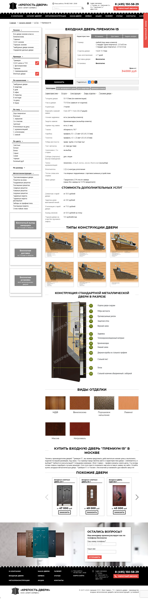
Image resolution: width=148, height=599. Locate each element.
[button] (46, 497)
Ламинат (16, 39)
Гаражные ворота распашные (20, 199)
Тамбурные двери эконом (23, 47)
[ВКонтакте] (89, 82)
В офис (16, 92)
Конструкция (75, 93)
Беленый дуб (18, 161)
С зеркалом (17, 119)
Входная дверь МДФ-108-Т (115, 481)
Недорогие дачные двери (23, 50)
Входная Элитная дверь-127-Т (62, 481)
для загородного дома (66, 88)
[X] (95, 82)
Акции (99, 16)
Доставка (115, 36)
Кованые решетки (20, 190)
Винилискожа (18, 37)
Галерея (109, 16)
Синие (15, 156)
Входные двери (16, 576)
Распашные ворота (20, 206)
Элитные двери (19, 74)
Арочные (16, 124)
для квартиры (83, 88)
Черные (16, 158)
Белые (15, 148)
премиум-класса (98, 88)
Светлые (16, 145)
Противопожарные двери (23, 177)
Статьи (119, 16)
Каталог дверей (34, 16)
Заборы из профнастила (22, 203)
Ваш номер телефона (96, 541)
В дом (15, 89)
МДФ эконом (18, 42)
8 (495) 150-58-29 (127, 4)
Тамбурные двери (20, 84)
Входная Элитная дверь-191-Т (89, 481)
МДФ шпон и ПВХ (20, 63)
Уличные (16, 116)
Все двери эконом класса (23, 34)
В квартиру (17, 87)
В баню (16, 103)
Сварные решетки (20, 188)
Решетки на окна (19, 180)
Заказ (76, 16)
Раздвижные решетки (21, 182)
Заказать (59, 82)
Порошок (16, 68)
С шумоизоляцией (20, 129)
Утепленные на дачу (21, 127)
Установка (99, 36)
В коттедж (17, 97)
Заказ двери (44, 571)
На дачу (16, 100)
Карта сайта (78, 576)
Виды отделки (89, 93)
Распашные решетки (21, 185)
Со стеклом (17, 121)
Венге (15, 150)
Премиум (16, 60)
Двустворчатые (19, 113)
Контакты (131, 16)
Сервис (88, 16)
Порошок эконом (19, 45)
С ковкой (16, 135)
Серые (15, 153)
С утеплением (18, 132)
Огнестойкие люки (20, 209)
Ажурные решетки (20, 193)
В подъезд (17, 95)
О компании (17, 16)
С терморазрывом (20, 71)
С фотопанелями (20, 66)
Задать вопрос (131, 36)
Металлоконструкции (55, 16)
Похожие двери (105, 93)
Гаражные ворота (20, 196)
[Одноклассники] (92, 82)
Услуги (64, 93)
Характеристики (83, 36)
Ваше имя (91, 549)
